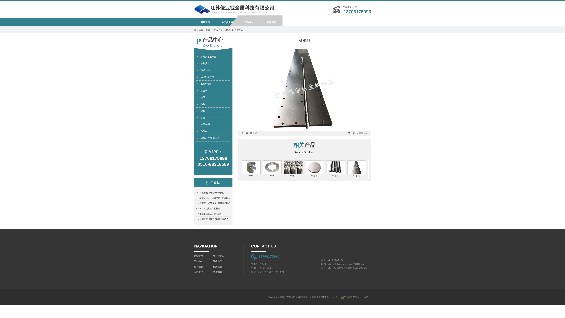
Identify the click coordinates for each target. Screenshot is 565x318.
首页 (208, 30)
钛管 (203, 97)
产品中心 (249, 22)
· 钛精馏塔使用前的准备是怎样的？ (212, 219)
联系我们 (359, 22)
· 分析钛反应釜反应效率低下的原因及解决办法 (213, 198)
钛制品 (240, 30)
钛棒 (203, 111)
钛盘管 (204, 90)
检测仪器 (315, 22)
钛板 (203, 104)
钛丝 (203, 117)
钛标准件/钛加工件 (210, 138)
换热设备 (229, 30)
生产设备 (293, 22)
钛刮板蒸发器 (207, 77)
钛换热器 (205, 63)
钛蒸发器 (205, 70)
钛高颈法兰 (362, 133)
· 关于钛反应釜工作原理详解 (209, 214)
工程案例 (337, 22)
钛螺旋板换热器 (208, 57)
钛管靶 (253, 133)
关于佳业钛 (227, 22)
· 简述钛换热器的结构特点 (208, 208)
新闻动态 (271, 22)
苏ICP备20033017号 (330, 297)
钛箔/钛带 (205, 124)
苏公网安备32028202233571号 (357, 297)
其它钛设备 (206, 84)
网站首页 (205, 22)
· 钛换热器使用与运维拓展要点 (210, 193)
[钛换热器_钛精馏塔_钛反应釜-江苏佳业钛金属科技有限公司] (234, 8)
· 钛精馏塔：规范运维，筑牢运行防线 (213, 203)
